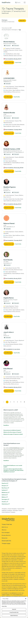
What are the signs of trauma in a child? (13, 434)
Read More (6, 425)
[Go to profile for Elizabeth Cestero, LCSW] (14, 144)
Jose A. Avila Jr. (9, 332)
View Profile (18, 62)
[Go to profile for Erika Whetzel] (14, 363)
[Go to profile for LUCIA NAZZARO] (14, 73)
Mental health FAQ (6, 540)
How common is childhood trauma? (12, 430)
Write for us (5, 527)
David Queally (8, 260)
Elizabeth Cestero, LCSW (12, 149)
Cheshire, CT (5, 501)
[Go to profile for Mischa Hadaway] (14, 36)
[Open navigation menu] (24, 2)
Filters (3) (22, 20)
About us (4, 530)
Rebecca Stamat (9, 223)
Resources (4, 538)
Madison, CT (5, 497)
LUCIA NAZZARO (9, 78)
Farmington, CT (5, 499)
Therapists (4, 508)
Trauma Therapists (12, 508)
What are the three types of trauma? (12, 432)
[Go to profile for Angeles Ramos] (14, 292)
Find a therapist (6, 532)
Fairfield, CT (5, 490)
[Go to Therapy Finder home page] (6, 2)
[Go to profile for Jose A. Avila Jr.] (14, 327)
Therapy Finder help (7, 524)
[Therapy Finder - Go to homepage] (13, 520)
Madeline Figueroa (10, 187)
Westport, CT (5, 485)
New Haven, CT (5, 487)
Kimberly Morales (9, 112)
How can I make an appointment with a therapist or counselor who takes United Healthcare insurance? (13, 470)
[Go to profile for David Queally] (14, 254)
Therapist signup (6, 543)
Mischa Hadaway (9, 42)
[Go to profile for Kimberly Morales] (14, 107)
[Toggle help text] (20, 30)
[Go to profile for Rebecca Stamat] (14, 218)
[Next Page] (24, 402)
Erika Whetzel (8, 368)
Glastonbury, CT (6, 504)
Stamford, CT (5, 483)
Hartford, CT (5, 494)
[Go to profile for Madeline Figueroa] (14, 182)
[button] (14, 49)
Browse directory (6, 535)
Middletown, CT (5, 492)
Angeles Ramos (9, 298)
